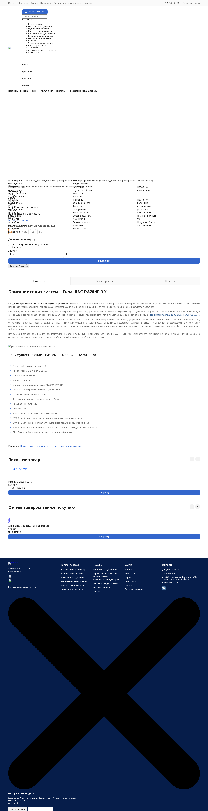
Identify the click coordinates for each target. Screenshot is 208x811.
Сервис (34, 3)
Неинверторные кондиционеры (36, 104)
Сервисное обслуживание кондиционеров (105, 574)
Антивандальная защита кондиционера (28, 525)
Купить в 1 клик (17, 266)
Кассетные (78, 193)
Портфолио (45, 3)
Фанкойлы (32, 133)
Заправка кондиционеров (106, 583)
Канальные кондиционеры (57, 123)
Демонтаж (23, 3)
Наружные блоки (29, 114)
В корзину (104, 260)
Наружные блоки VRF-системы (36, 175)
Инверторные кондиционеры (35, 101)
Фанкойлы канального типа (34, 143)
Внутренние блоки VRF (32, 171)
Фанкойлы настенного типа (34, 136)
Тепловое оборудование (56, 146)
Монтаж (12, 3)
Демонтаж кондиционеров (106, 579)
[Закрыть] (104, 789)
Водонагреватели (44, 152)
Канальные (78, 196)
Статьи (57, 3)
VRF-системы (37, 168)
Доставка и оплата (72, 3)
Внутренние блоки (30, 117)
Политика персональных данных (22, 587)
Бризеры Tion (27, 162)
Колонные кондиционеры (56, 127)
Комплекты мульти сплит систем (37, 111)
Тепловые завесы (29, 149)
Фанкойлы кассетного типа (34, 139)
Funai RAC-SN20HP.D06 (20, 481)
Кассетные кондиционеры (83, 91)
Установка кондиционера (105, 569)
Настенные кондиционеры (22, 91)
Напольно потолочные (53, 130)
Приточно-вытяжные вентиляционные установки (46, 165)
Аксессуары (35, 155)
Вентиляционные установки (60, 159)
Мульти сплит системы (53, 91)
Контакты (89, 3)
